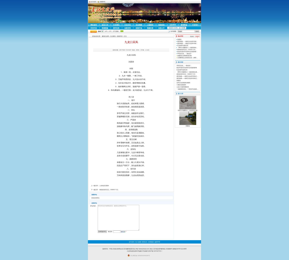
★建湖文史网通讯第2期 (184, 55)
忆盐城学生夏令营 (182, 45)
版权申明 (157, 242)
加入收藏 (138, 242)
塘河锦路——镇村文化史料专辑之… (187, 76)
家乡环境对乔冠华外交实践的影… (187, 51)
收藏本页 (102, 1)
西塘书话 (119, 36)
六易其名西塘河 (181, 85)
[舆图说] (187, 118)
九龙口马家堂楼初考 (183, 87)
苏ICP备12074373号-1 (155, 251)
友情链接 (151, 242)
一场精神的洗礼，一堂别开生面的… (187, 89)
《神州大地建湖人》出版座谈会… (187, 47)
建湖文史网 (105, 36)
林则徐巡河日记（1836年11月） (109, 189)
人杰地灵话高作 (104, 185)
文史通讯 (113, 36)
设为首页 (93, 1)
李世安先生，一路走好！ (184, 53)
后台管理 (183, 249)
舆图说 (179, 39)
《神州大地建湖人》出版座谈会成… (187, 72)
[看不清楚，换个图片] (123, 231)
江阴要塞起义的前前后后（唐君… (187, 57)
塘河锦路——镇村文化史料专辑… (187, 41)
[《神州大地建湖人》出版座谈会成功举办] (187, 102)
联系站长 (144, 242)
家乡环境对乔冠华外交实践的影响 (187, 67)
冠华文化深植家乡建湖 (183, 82)
